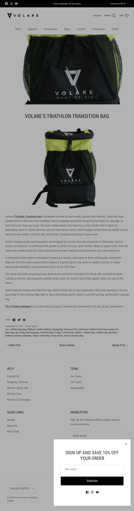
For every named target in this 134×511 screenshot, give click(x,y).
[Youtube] (97, 492)
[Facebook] (87, 492)
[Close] (126, 444)
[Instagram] (92, 492)
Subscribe (92, 481)
